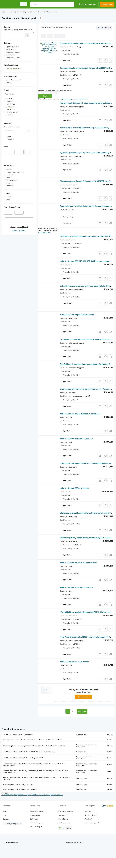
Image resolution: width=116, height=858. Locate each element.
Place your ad (83, 697)
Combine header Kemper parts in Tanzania (47, 795)
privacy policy (67, 99)
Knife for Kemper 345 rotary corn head (76, 439)
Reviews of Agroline (37, 823)
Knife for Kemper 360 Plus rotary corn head (78, 563)
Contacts (6, 819)
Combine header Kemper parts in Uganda (16, 795)
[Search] (32, 4)
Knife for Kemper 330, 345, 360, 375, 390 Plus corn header (84, 261)
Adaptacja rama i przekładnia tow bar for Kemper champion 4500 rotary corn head (32, 740)
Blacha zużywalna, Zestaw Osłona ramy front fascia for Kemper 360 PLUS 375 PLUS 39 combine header (34, 764)
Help (4, 815)
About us (6, 811)
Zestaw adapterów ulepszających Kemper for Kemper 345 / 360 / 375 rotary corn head (34, 746)
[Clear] (33, 32)
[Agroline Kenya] (10, 4)
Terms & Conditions (37, 811)
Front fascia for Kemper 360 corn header (77, 315)
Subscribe (45, 96)
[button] (105, 60)
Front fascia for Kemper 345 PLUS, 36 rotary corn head (23, 758)
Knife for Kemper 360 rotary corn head (76, 587)
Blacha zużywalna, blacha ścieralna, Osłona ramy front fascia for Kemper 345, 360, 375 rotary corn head (36, 778)
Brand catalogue (36, 827)
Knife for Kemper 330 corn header (74, 662)
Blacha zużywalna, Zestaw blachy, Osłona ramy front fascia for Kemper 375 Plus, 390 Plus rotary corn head (35, 771)
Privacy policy (35, 815)
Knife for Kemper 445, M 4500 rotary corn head (80, 414)
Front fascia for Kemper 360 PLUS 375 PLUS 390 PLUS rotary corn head (29, 752)
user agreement (81, 99)
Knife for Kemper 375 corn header (74, 488)
